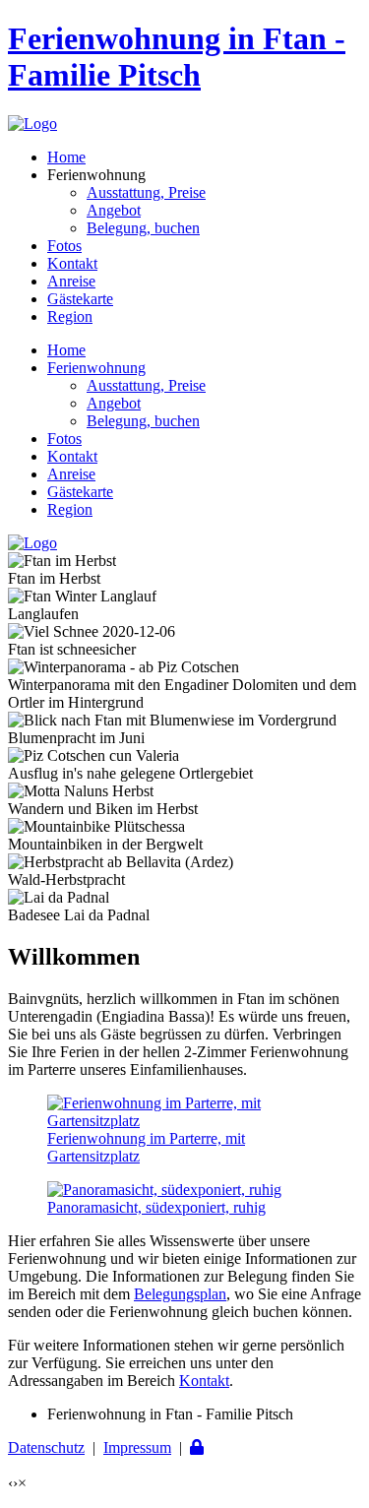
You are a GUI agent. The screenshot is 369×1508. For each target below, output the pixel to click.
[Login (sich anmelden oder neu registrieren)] (197, 1447)
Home (66, 157)
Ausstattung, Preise (146, 192)
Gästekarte (80, 298)
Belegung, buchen (143, 228)
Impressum (137, 1447)
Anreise (71, 281)
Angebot (114, 210)
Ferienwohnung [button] (96, 367)
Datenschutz (46, 1447)
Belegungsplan (180, 1294)
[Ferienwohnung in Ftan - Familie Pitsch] (32, 123)
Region (69, 316)
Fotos (64, 245)
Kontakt (72, 263)
